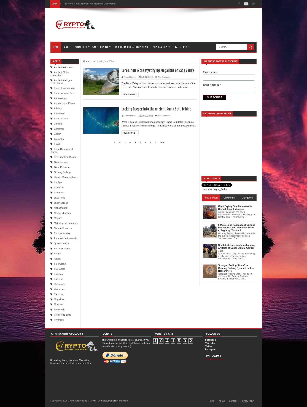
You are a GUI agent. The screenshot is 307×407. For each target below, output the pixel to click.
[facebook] (239, 4)
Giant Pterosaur (62, 167)
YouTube (210, 343)
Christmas (59, 129)
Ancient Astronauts (64, 67)
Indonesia (59, 187)
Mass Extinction (62, 213)
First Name (210, 72)
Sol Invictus (60, 264)
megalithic (59, 299)
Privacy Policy (247, 401)
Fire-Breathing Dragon (65, 157)
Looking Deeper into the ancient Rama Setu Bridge (156, 109)
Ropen (57, 258)
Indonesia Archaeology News (131, 47)
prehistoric (59, 309)
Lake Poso (59, 197)
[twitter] (253, 4)
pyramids (59, 319)
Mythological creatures (66, 223)
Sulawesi (58, 274)
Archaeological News (65, 93)
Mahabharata (60, 208)
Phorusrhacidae (62, 233)
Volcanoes (59, 289)
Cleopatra (59, 139)
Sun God (58, 279)
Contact (232, 401)
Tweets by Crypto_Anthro (214, 189)
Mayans (58, 218)
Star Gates (59, 269)
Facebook (210, 340)
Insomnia (58, 192)
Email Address (212, 84)
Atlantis (58, 108)
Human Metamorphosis (66, 177)
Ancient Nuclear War (64, 88)
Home (56, 47)
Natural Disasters (63, 228)
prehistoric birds (62, 314)
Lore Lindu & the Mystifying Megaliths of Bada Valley (158, 70)
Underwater (60, 284)
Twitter (208, 346)
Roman (57, 253)
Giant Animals (61, 162)
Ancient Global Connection (59, 73)
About (67, 47)
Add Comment (164, 77)
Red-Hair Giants (62, 248)
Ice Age (58, 182)
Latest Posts (182, 47)
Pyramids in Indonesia (65, 238)
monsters (59, 304)
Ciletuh (57, 134)
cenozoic (59, 294)
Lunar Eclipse (61, 203)
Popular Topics (161, 47)
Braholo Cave (61, 118)
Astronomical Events (65, 103)
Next (163, 142)
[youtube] (246, 4)
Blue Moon (59, 113)
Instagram (210, 349)
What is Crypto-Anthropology (93, 47)
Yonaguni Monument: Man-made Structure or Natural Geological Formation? (101, 3)
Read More (129, 94)
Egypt (57, 144)
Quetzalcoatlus (61, 243)
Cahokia (58, 123)
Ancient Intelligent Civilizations (61, 81)
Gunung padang (62, 172)
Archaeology (60, 98)
